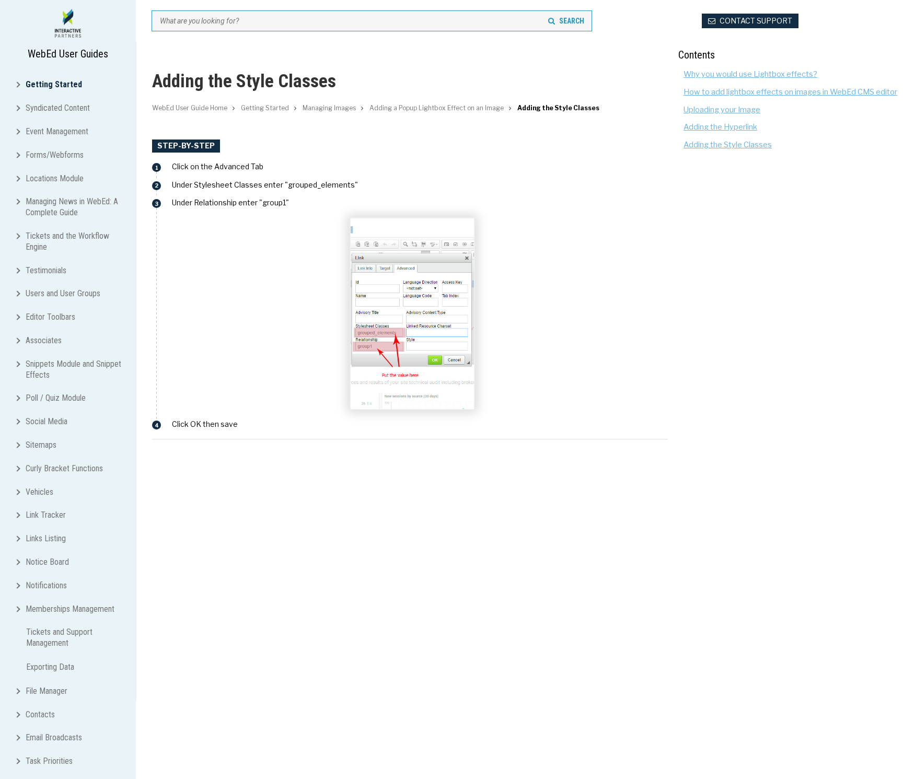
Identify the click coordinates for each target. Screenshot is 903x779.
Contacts (40, 714)
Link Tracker (46, 515)
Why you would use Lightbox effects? (750, 74)
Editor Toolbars (50, 317)
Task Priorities (49, 761)
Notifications (46, 585)
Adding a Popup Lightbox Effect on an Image (436, 108)
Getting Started (54, 84)
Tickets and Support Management (59, 637)
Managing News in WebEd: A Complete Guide (72, 206)
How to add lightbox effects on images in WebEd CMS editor (790, 92)
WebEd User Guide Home (189, 108)
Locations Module (55, 178)
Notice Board (47, 562)
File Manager (46, 691)
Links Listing (46, 538)
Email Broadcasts (54, 737)
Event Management (57, 131)
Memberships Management (70, 609)
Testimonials (46, 270)
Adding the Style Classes (728, 144)
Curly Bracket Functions (64, 468)
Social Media (46, 421)
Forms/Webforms (55, 155)
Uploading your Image (722, 109)
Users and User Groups (63, 293)
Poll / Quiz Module (56, 398)
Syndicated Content (58, 108)
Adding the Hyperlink (720, 127)
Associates (44, 340)
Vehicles (39, 492)
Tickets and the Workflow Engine (67, 241)
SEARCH (571, 21)
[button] (20, 83)
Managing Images (329, 108)
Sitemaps (41, 445)
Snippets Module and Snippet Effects (73, 369)
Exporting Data (50, 667)
